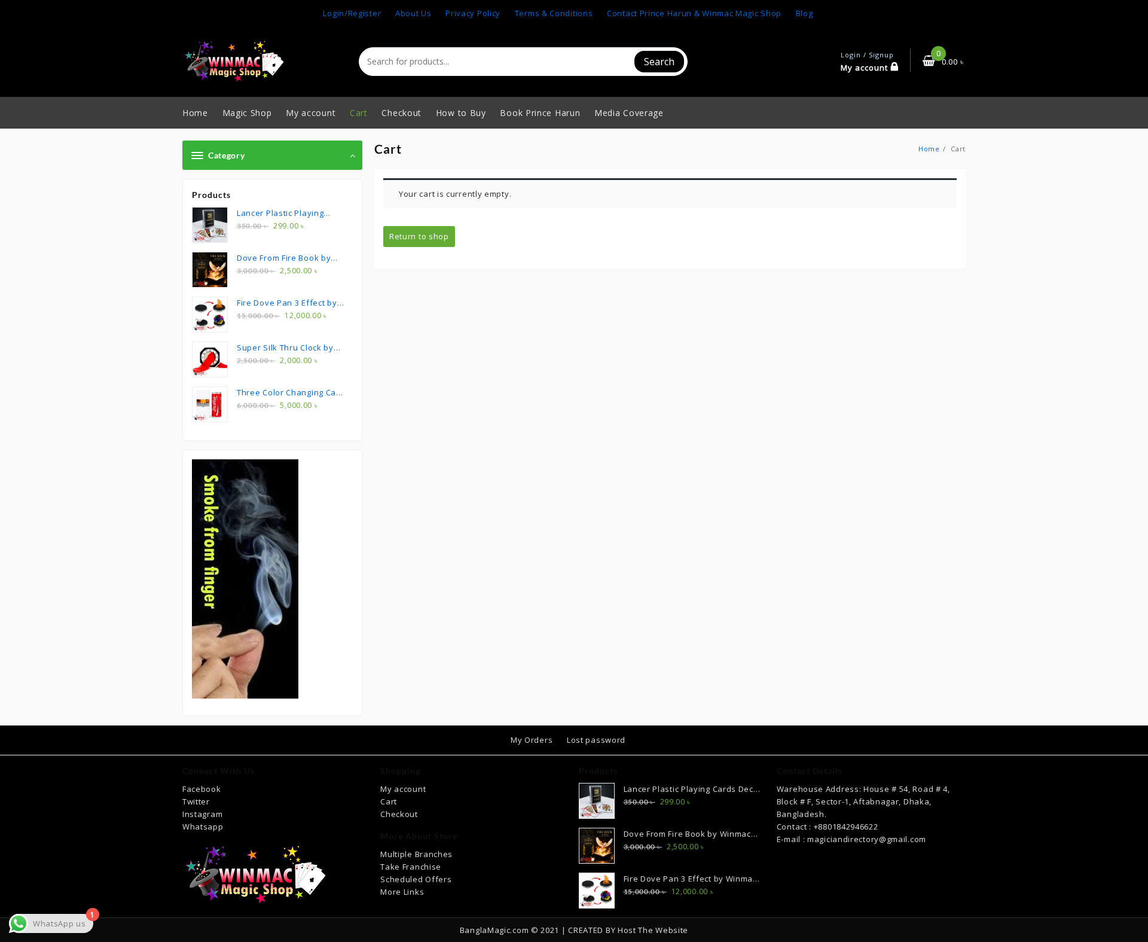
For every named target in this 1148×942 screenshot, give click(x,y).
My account (403, 789)
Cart (388, 801)
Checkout (399, 814)
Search (659, 61)
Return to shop (419, 236)
